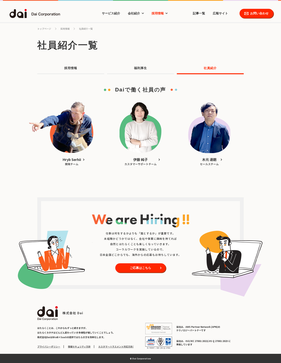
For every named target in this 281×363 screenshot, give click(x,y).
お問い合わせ (259, 13)
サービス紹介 (111, 13)
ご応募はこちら (140, 267)
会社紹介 (134, 13)
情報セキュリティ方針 (79, 346)
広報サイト (220, 13)
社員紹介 (210, 68)
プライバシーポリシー (48, 346)
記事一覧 (199, 13)
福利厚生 (140, 68)
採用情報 (158, 13)
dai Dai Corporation (35, 13)
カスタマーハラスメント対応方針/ (116, 346)
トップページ (44, 28)
